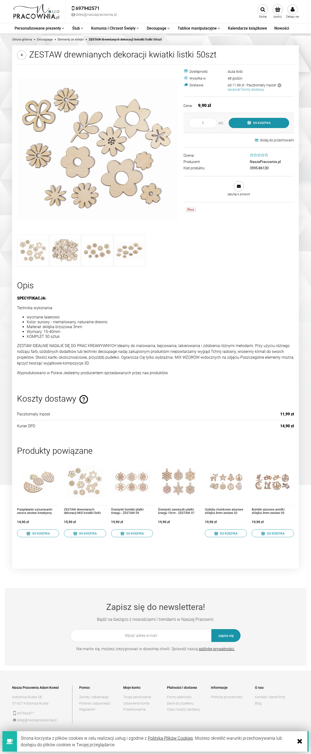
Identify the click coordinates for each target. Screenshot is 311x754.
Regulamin (87, 709)
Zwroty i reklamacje (93, 697)
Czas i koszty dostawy (183, 709)
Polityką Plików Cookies (170, 738)
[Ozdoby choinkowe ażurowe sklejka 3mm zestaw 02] (226, 482)
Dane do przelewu (180, 703)
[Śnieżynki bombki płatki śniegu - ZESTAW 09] (132, 482)
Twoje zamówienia (137, 697)
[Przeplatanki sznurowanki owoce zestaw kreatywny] (38, 482)
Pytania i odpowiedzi (94, 703)
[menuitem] (39, 28)
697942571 (26, 713)
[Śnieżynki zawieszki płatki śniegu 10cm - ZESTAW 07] (179, 482)
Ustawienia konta (136, 703)
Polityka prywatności (226, 697)
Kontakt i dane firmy (270, 697)
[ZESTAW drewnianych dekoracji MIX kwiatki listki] (85, 482)
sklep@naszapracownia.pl (37, 720)
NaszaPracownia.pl (265, 162)
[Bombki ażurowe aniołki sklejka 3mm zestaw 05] (273, 482)
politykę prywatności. (217, 649)
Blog (258, 703)
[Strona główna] (36, 11)
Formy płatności (179, 697)
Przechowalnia (134, 709)
